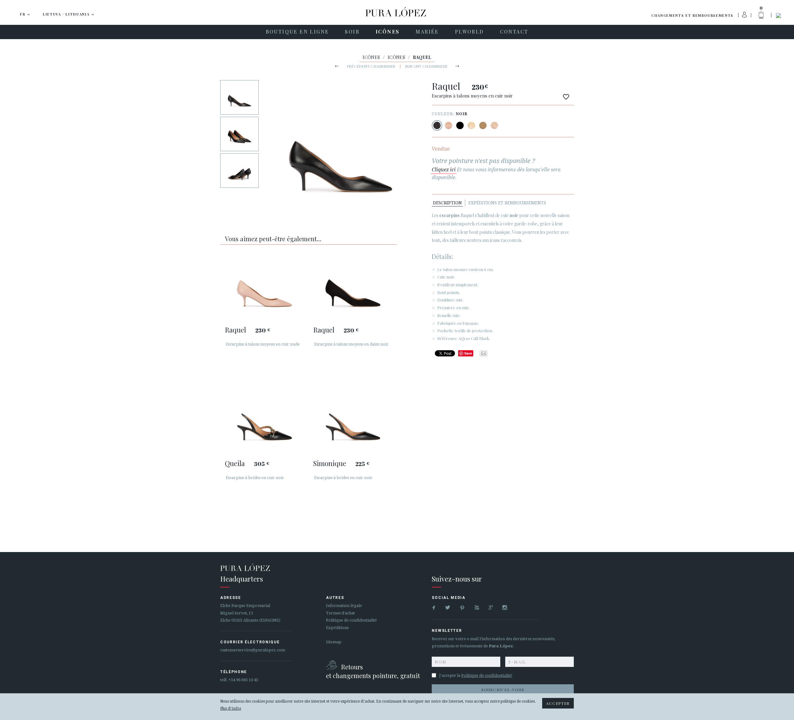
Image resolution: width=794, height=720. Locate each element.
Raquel (235, 329)
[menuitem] (297, 32)
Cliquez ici (444, 170)
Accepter (558, 703)
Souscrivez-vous (502, 689)
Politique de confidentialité (351, 620)
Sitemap (333, 642)
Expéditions (337, 627)
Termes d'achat (340, 613)
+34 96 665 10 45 (243, 679)
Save (468, 353)
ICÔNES (371, 57)
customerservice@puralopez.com (252, 650)
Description (447, 202)
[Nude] (448, 125)
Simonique (329, 463)
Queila (235, 463)
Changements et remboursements (692, 15)
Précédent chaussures (371, 66)
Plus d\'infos (230, 708)
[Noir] (437, 125)
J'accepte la (475, 675)
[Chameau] (483, 125)
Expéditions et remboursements (507, 202)
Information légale (344, 605)
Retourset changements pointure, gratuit (373, 671)
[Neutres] (471, 125)
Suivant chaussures (426, 66)
